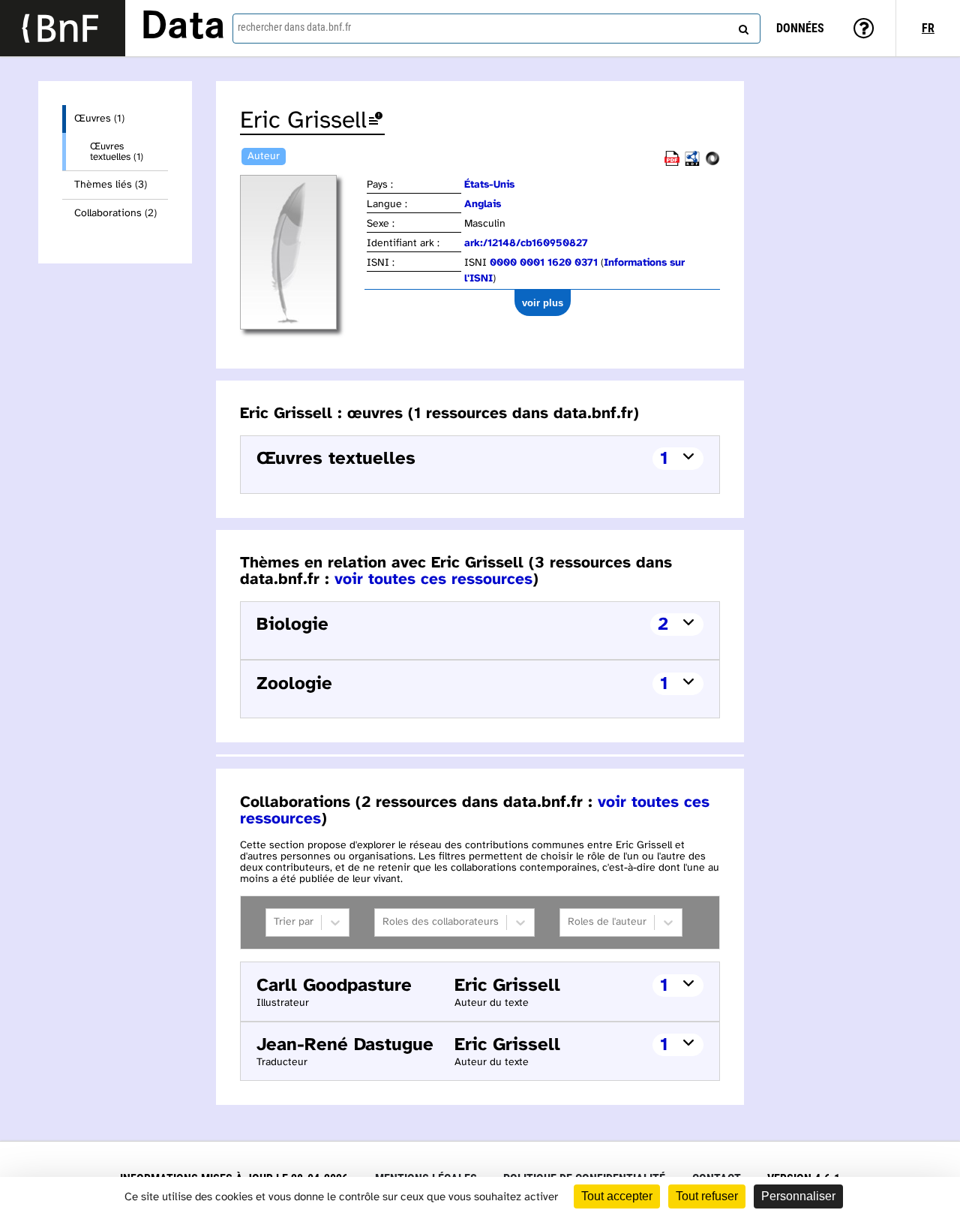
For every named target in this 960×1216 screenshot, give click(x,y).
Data (183, 28)
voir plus (542, 303)
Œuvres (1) (99, 119)
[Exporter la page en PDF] (672, 163)
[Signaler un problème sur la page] (376, 121)
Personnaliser (798, 1196)
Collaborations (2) (115, 213)
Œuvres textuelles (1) (116, 151)
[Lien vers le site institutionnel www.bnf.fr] (62, 28)
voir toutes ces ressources (433, 579)
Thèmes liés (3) (110, 185)
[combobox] (496, 29)
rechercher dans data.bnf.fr (294, 27)
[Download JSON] (712, 163)
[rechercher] (741, 26)
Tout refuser (707, 1196)
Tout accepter (616, 1196)
